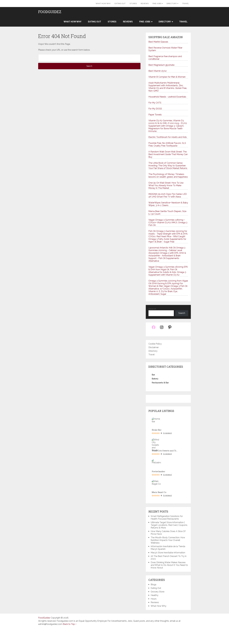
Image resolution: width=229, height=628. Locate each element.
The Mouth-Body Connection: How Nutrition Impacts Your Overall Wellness (168, 540)
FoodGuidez (49, 12)
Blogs (153, 584)
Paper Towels (155, 114)
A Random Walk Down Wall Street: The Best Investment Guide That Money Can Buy (168, 154)
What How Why (103, 4)
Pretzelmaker (158, 471)
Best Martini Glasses (158, 42)
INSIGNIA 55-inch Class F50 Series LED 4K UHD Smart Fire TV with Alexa (167, 195)
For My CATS (154, 102)
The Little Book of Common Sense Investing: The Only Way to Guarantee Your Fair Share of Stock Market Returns (167, 165)
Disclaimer (153, 347)
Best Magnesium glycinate (161, 65)
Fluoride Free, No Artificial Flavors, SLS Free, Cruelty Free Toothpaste (167, 144)
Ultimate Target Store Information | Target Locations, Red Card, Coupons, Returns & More (169, 525)
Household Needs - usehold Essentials (167, 96)
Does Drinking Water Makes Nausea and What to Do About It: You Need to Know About (169, 565)
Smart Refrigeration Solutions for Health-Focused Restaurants (167, 517)
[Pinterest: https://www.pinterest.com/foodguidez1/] (170, 328)
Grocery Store (157, 591)
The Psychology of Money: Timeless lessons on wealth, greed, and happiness (168, 175)
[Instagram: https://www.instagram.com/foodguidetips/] (162, 328)
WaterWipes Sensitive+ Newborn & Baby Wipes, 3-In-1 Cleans (168, 204)
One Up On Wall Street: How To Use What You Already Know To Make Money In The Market (165, 185)
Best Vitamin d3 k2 (157, 71)
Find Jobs (157, 4)
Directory (172, 4)
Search (152, 309)
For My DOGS (155, 108)
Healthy (154, 595)
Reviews (145, 4)
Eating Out (120, 4)
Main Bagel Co (159, 492)
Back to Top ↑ (69, 624)
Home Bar (156, 430)
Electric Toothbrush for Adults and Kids (167, 137)
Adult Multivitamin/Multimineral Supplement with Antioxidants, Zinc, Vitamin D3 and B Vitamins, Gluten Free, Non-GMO (167, 87)
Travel (185, 4)
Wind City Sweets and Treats (165, 451)
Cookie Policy (155, 344)
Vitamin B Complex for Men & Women (167, 77)
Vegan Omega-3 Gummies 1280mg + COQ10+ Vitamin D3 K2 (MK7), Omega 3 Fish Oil (167, 222)
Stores (133, 4)
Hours (154, 599)
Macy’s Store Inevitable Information (168, 552)
